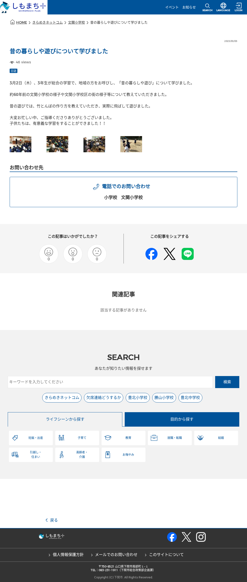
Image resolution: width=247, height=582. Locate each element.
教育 (128, 438)
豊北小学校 (137, 397)
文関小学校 (76, 22)
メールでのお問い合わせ (116, 554)
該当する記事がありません (123, 310)
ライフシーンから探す (65, 419)
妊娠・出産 (35, 438)
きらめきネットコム (47, 22)
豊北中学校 (190, 397)
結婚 (221, 438)
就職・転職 (174, 438)
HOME (21, 22)
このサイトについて (166, 554)
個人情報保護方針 (68, 554)
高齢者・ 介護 (82, 454)
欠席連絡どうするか (103, 397)
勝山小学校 (164, 397)
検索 (227, 381)
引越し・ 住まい (35, 454)
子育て (82, 438)
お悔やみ (128, 455)
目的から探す (181, 419)
